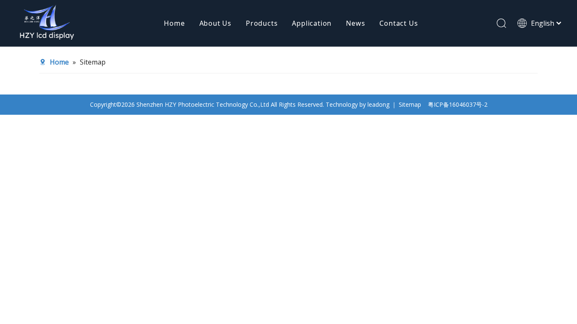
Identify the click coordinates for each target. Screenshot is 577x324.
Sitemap (410, 104)
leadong (378, 104)
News (355, 23)
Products (262, 23)
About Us (215, 23)
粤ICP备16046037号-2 (457, 104)
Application (312, 23)
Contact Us (398, 23)
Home (174, 23)
